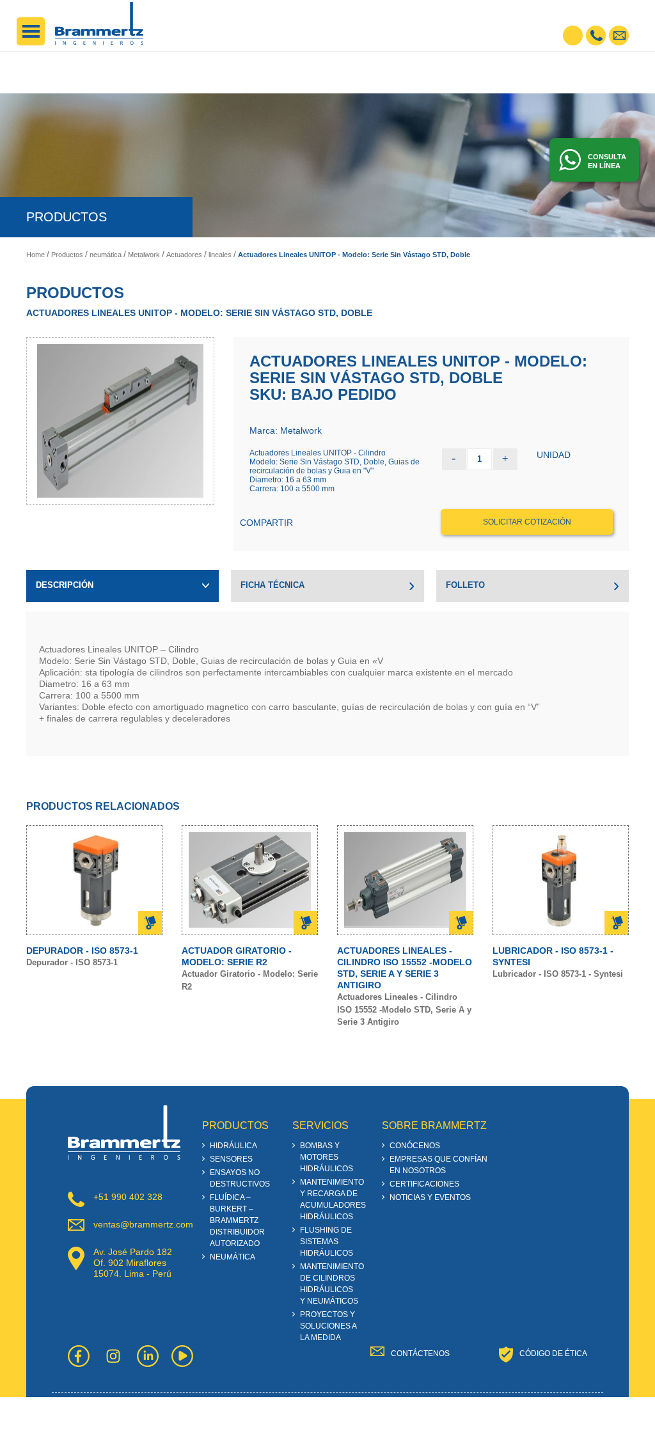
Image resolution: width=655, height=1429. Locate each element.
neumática (106, 254)
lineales (220, 254)
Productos (67, 254)
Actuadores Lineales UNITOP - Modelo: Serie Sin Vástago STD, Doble (354, 254)
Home (35, 254)
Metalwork (144, 254)
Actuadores (184, 254)
